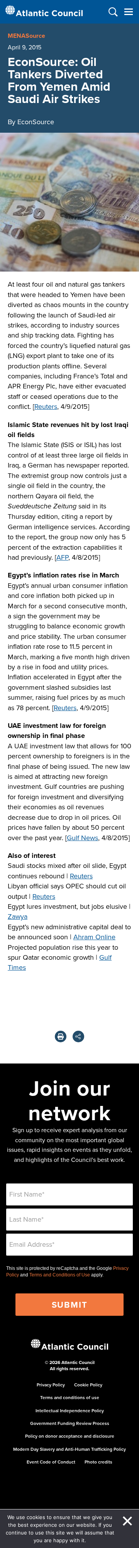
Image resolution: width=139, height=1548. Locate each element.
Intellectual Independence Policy (70, 1410)
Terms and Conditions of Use (59, 1275)
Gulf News (82, 837)
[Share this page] (78, 1036)
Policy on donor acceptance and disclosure (69, 1436)
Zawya (17, 916)
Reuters (45, 406)
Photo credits (98, 1462)
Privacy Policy (51, 1384)
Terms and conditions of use (69, 1397)
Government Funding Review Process (69, 1423)
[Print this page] (60, 1036)
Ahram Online (94, 937)
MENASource (26, 35)
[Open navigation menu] (128, 11)
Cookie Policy (88, 1384)
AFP (62, 557)
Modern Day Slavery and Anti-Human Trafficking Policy (69, 1449)
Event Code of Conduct (51, 1462)
